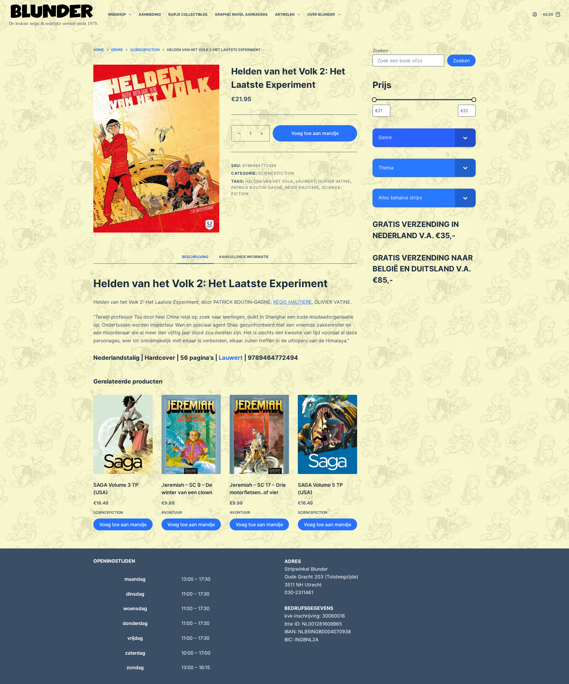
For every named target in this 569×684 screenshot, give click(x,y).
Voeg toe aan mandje (315, 133)
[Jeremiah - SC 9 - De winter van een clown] (191, 434)
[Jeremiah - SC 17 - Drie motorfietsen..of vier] (259, 434)
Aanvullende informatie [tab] (243, 256)
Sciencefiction (276, 173)
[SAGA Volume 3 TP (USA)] (123, 434)
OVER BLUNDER (321, 14)
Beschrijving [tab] (195, 256)
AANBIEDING (150, 14)
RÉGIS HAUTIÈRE (292, 302)
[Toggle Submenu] (465, 137)
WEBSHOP (117, 14)
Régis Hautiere (302, 187)
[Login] (535, 14)
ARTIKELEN (285, 14)
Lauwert (306, 181)
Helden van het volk (269, 181)
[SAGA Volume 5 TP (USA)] (327, 434)
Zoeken (380, 50)
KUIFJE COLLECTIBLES (187, 14)
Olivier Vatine (334, 181)
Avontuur (172, 512)
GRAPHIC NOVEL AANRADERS (241, 14)
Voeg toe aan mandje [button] (123, 524)
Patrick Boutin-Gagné (257, 187)
